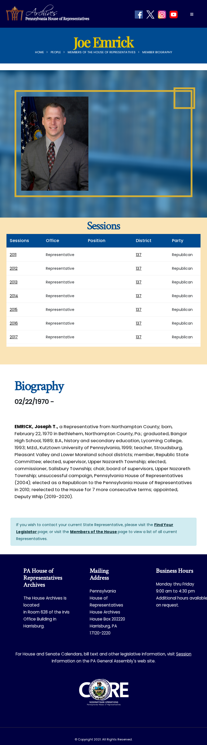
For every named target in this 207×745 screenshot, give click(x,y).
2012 (14, 268)
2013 (14, 282)
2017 (14, 337)
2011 (13, 254)
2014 (14, 296)
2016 (14, 323)
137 (139, 254)
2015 (14, 309)
